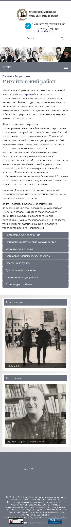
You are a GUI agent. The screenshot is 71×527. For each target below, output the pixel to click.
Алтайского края (20, 94)
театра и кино (57, 194)
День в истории (14, 302)
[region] (35, 54)
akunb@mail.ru (45, 31)
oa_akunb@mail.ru (56, 517)
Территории (22, 76)
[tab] (35, 235)
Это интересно (14, 378)
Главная (7, 76)
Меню (7, 67)
